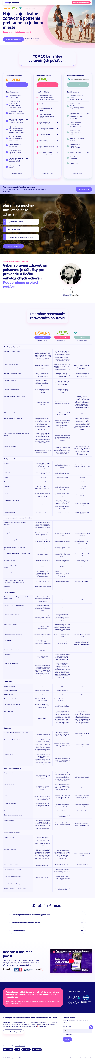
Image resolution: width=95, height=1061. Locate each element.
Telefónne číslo (67, 1026)
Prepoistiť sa (17, 85)
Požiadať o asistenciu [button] (83, 189)
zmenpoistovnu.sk (14, 1026)
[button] (91, 1027)
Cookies (90, 1057)
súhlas (70, 1034)
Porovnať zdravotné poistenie (13, 39)
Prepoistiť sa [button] (78, 85)
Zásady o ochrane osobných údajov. (78, 1057)
